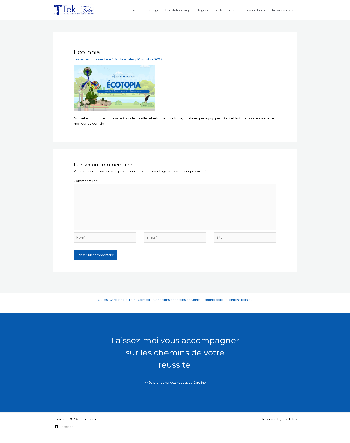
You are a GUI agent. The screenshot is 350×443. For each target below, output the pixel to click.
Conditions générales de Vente (176, 300)
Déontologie (213, 300)
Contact (144, 300)
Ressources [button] (281, 10)
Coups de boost (253, 10)
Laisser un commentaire (92, 59)
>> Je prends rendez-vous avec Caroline (175, 382)
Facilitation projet (178, 10)
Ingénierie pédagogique (216, 10)
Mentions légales (239, 300)
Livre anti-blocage (145, 10)
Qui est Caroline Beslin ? (116, 300)
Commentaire (86, 181)
